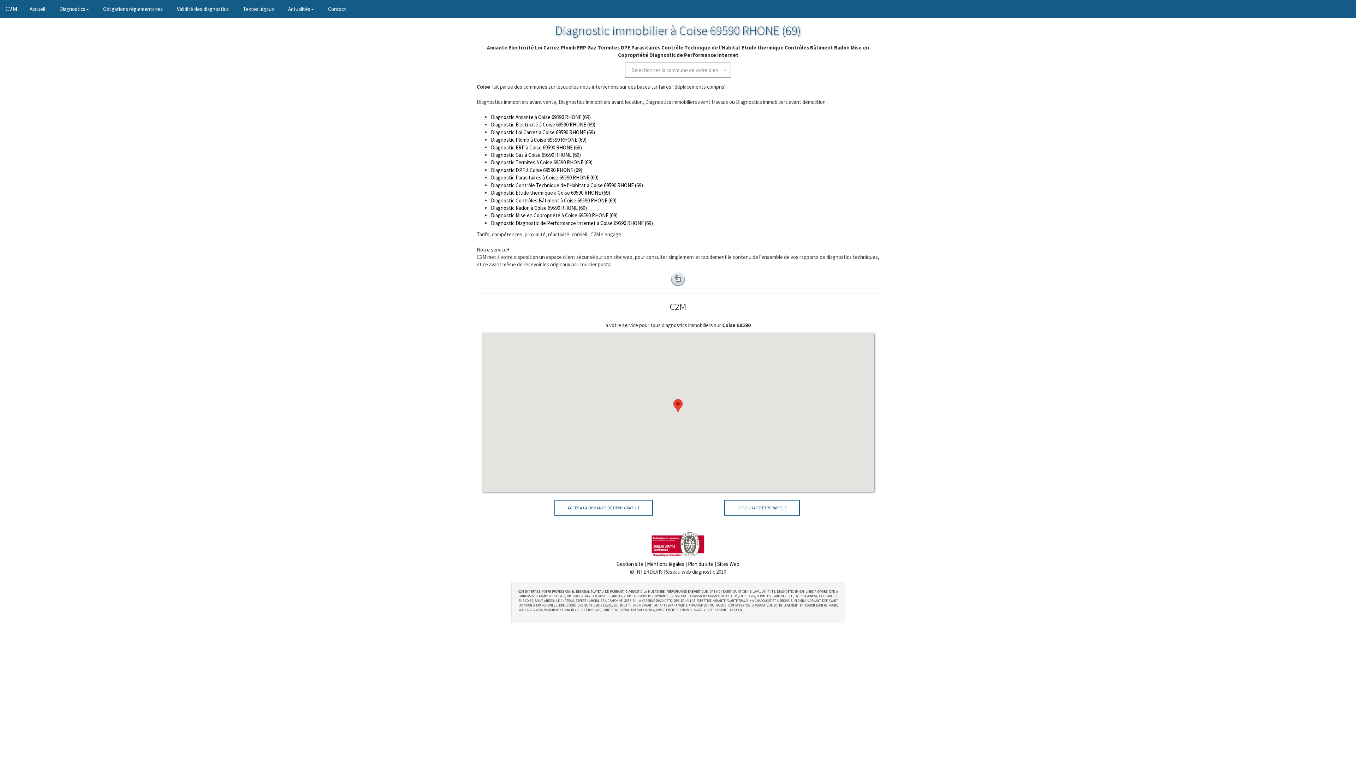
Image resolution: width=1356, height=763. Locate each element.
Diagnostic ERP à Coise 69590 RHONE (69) (536, 147)
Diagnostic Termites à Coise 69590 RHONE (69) (542, 162)
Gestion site (630, 564)
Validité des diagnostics (203, 9)
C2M (11, 9)
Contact (337, 9)
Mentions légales (665, 564)
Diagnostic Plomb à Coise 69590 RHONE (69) (539, 139)
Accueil (41, 8)
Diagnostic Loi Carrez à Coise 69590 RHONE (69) (543, 132)
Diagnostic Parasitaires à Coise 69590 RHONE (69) (545, 177)
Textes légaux (258, 9)
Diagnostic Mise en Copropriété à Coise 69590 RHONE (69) (554, 215)
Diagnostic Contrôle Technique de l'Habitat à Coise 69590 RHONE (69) (567, 185)
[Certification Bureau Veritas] (678, 543)
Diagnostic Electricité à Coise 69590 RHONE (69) (543, 124)
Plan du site (701, 564)
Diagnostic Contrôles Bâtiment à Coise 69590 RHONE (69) (554, 200)
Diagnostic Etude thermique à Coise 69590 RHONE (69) (550, 192)
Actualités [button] (299, 9)
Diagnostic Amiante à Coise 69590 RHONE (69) (541, 117)
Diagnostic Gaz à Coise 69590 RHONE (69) (536, 155)
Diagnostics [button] (72, 9)
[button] (678, 70)
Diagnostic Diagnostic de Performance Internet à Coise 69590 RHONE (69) (572, 223)
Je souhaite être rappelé (762, 507)
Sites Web (728, 564)
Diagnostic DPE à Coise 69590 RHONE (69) (536, 170)
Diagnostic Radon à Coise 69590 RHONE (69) (539, 208)
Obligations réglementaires (133, 9)
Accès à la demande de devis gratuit (603, 507)
